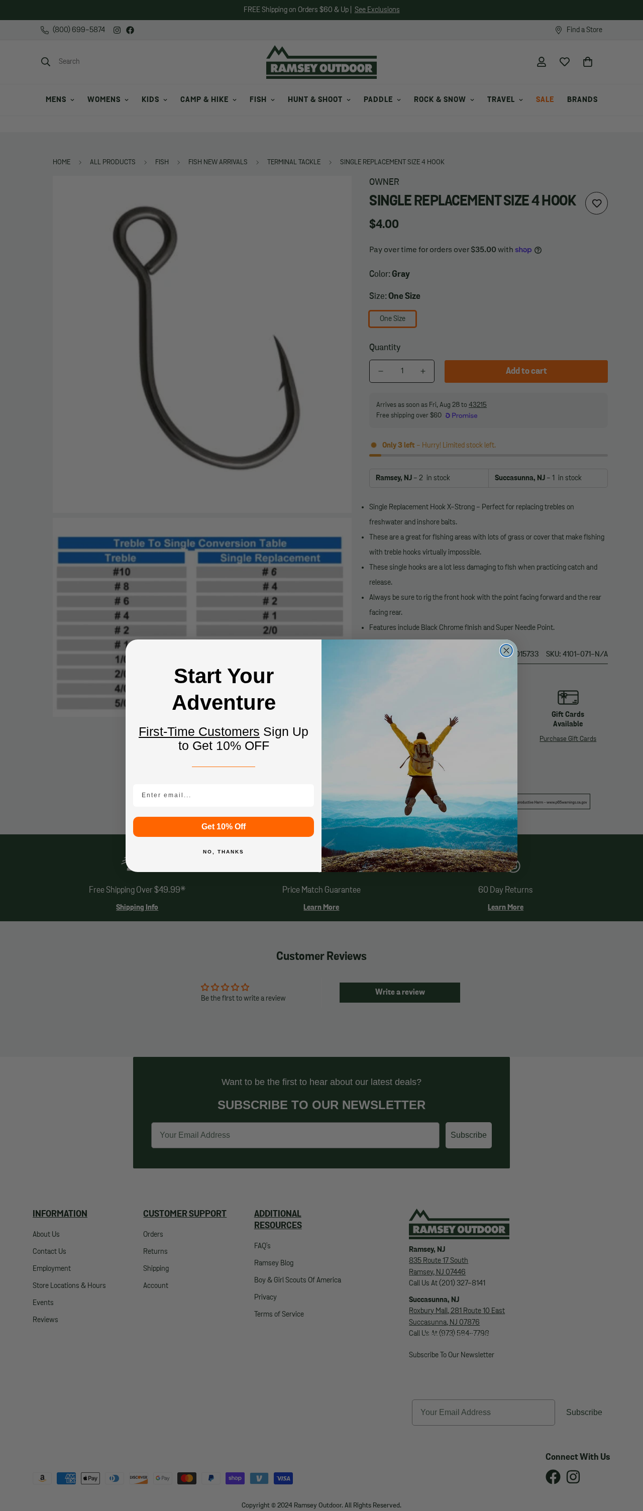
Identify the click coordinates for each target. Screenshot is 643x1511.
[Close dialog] (506, 650)
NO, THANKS (223, 851)
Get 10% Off (223, 826)
